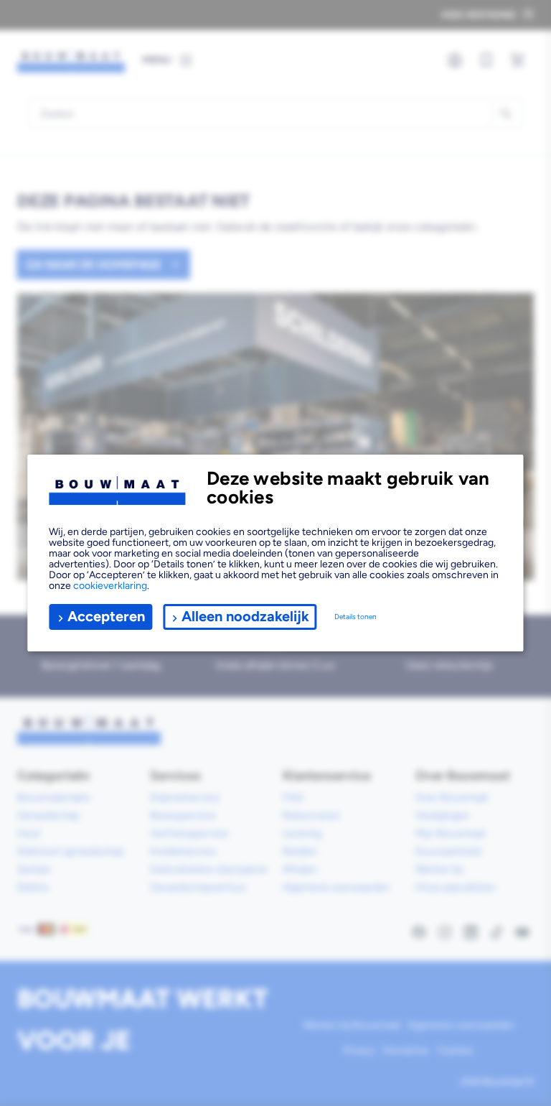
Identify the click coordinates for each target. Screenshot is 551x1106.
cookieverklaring (110, 586)
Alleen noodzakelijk (245, 616)
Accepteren (106, 616)
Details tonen (355, 616)
